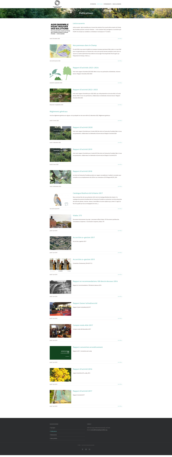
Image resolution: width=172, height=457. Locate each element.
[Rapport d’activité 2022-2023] (60, 95)
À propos (53, 427)
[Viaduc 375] (60, 221)
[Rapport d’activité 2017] (60, 397)
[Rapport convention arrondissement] (60, 353)
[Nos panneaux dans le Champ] (60, 51)
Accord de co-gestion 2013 (84, 259)
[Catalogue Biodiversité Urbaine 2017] (60, 199)
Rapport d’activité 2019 (82, 149)
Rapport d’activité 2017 (82, 391)
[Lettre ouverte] (60, 29)
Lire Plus (120, 38)
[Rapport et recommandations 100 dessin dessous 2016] (60, 287)
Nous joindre (54, 438)
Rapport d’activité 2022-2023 (85, 90)
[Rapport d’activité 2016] (60, 375)
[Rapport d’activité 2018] (60, 177)
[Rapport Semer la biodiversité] (60, 309)
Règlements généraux (59, 112)
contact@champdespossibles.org (98, 430)
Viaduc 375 (77, 215)
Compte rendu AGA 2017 (83, 325)
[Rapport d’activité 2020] (60, 133)
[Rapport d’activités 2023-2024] (60, 73)
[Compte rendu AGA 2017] (60, 331)
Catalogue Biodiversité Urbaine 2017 (88, 193)
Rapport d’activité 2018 (82, 171)
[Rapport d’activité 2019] (60, 155)
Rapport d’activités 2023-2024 (86, 68)
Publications (54, 431)
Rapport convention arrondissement (88, 347)
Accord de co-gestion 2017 (84, 237)
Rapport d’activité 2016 (82, 369)
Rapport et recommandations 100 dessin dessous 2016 (95, 281)
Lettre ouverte (79, 23)
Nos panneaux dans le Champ (85, 45)
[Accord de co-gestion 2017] (60, 243)
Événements (54, 435)
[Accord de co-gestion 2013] (60, 265)
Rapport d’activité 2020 (83, 127)
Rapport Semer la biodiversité (85, 303)
